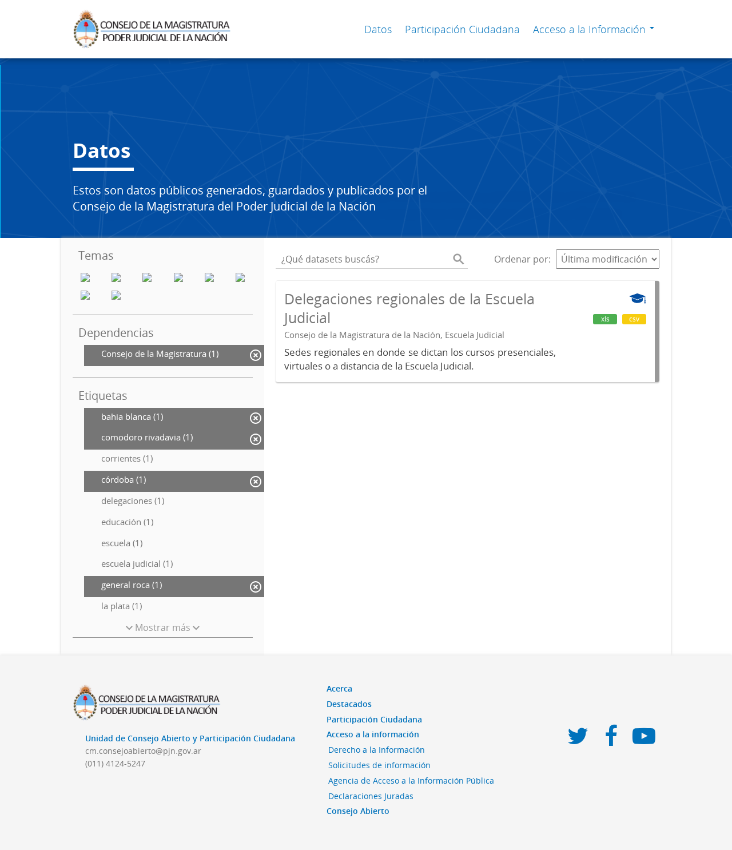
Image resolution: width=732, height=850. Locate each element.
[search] (458, 259)
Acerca (339, 688)
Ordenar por (521, 259)
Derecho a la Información (376, 749)
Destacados (349, 703)
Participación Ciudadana (462, 29)
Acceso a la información (373, 734)
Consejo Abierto (358, 810)
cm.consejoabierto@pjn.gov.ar (143, 750)
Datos (378, 29)
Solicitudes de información (379, 765)
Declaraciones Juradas (370, 796)
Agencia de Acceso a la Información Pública (411, 780)
